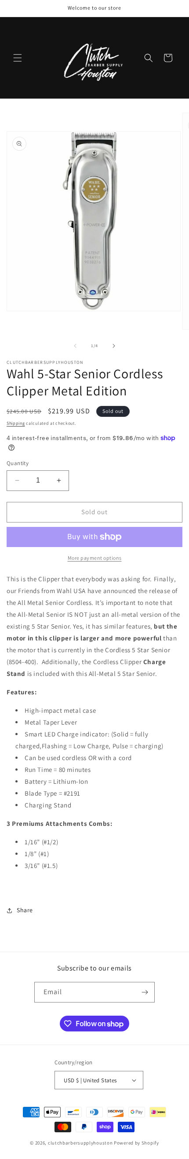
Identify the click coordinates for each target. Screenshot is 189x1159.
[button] (17, 58)
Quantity (18, 463)
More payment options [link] (95, 558)
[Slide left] (75, 346)
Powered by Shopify (136, 1143)
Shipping (16, 423)
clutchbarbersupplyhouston (80, 1143)
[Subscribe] (144, 992)
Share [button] (25, 910)
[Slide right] (114, 346)
